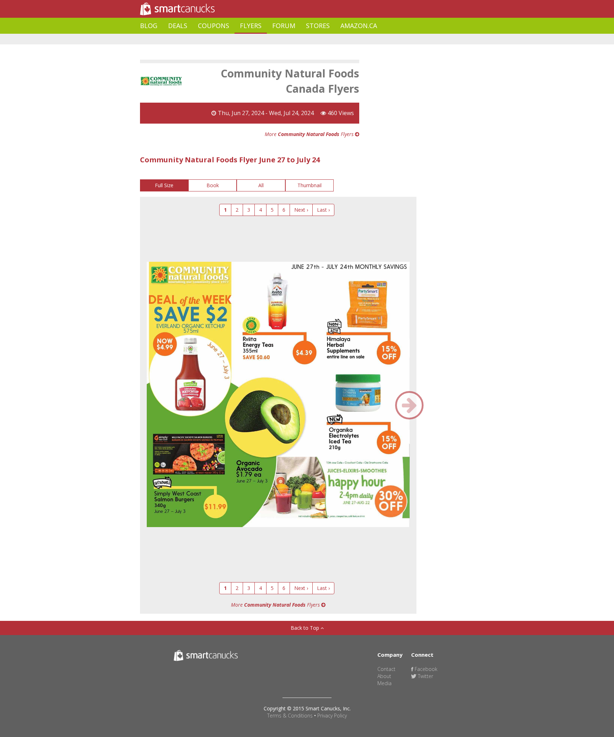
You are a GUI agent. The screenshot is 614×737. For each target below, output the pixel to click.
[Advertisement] (269, 39)
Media (384, 683)
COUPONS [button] (213, 25)
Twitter (424, 676)
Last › (323, 209)
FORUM (283, 25)
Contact (386, 669)
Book (212, 185)
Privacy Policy (332, 715)
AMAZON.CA (358, 25)
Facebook (425, 669)
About (384, 676)
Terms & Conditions (290, 715)
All (261, 185)
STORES (318, 25)
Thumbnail (309, 185)
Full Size (164, 185)
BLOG (148, 25)
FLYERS (251, 25)
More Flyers (310, 134)
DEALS (177, 25)
